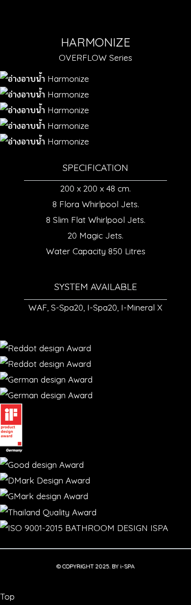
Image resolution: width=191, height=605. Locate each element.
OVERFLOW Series (95, 57)
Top (7, 596)
